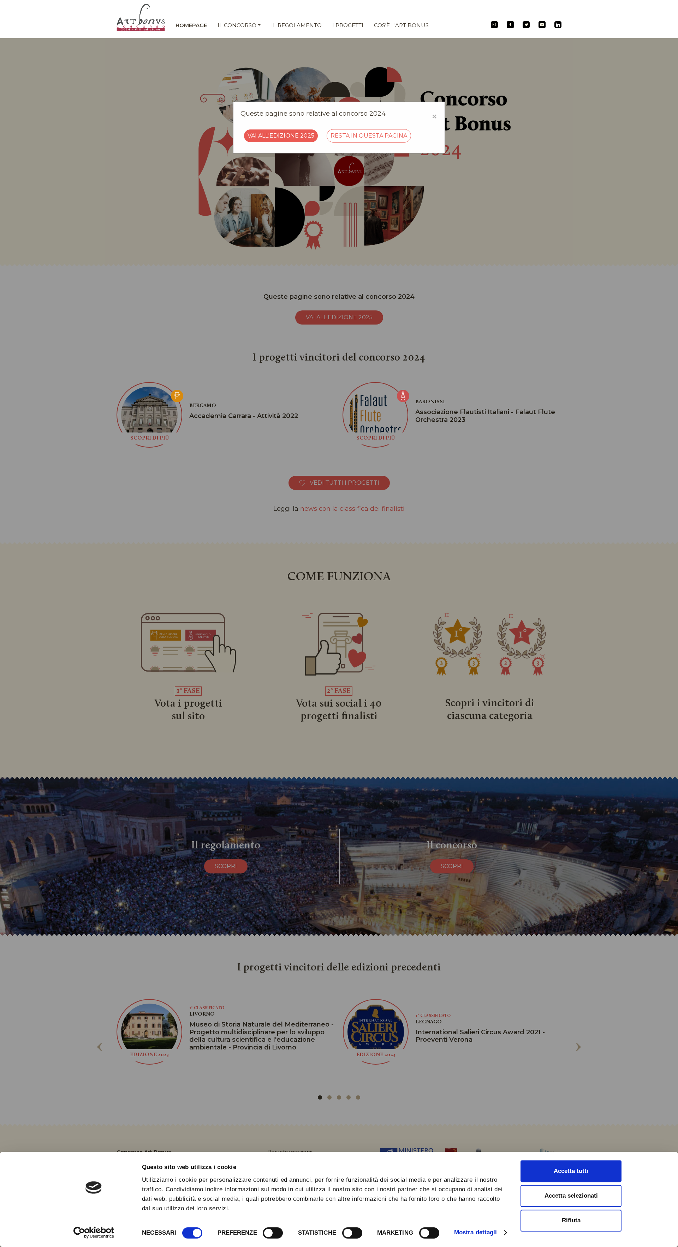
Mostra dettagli (475, 1232)
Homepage (191, 25)
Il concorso (237, 25)
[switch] (273, 1233)
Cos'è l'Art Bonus (401, 25)
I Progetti (347, 25)
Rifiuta (571, 1220)
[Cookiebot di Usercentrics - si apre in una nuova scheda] (94, 1233)
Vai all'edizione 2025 (281, 135)
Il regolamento (296, 25)
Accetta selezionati (571, 1195)
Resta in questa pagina (369, 135)
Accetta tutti (571, 1171)
